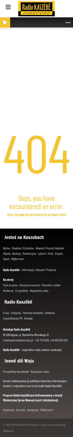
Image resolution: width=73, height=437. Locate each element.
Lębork (42, 253)
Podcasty (16, 313)
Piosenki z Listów (51, 285)
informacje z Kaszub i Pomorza (39, 270)
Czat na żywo (10, 285)
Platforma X (46, 410)
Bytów (6, 248)
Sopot (6, 259)
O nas (6, 313)
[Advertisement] (36, 68)
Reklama (50, 313)
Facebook (8, 410)
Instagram (33, 410)
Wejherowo (17, 259)
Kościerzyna (29, 253)
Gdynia (7, 253)
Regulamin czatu (39, 290)
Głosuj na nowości (29, 285)
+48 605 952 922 (59, 340)
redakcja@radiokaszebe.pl (18, 340)
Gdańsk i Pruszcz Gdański (50, 248)
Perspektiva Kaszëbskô (16, 371)
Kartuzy (16, 253)
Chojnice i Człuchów (23, 248)
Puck (50, 253)
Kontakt (28, 318)
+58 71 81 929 (42, 340)
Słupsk (58, 253)
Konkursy (8, 290)
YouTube (20, 410)
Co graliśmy (21, 290)
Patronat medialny (33, 313)
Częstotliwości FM (12, 318)
